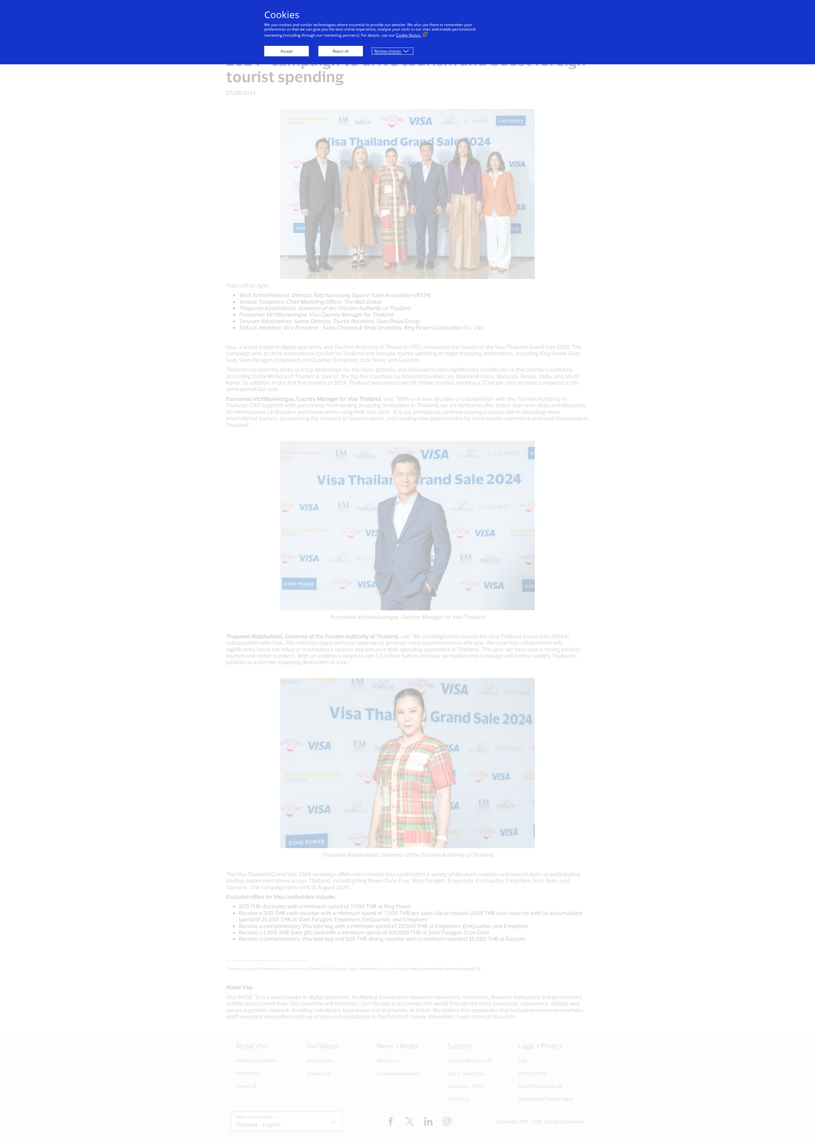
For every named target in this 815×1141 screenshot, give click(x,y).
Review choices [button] (387, 51)
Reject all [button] (341, 51)
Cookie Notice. (408, 35)
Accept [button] (286, 51)
